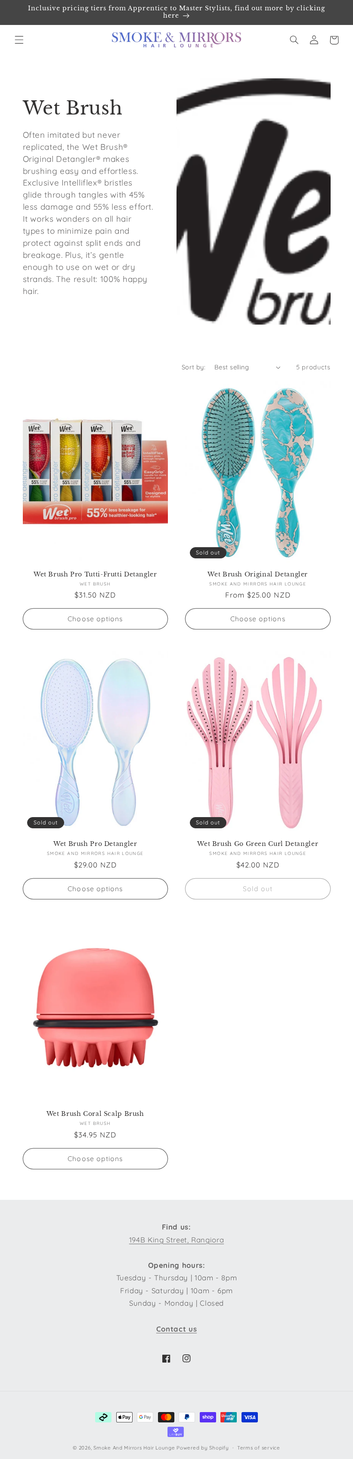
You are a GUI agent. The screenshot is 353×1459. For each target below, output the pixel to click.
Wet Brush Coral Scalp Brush (95, 1114)
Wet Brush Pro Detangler (95, 844)
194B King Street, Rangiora (176, 1239)
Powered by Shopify (202, 1447)
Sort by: (193, 367)
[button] (19, 40)
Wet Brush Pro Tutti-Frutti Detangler (95, 574)
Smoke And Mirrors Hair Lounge (134, 1447)
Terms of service (258, 1447)
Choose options (95, 618)
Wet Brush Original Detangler (257, 574)
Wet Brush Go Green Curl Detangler (257, 844)
